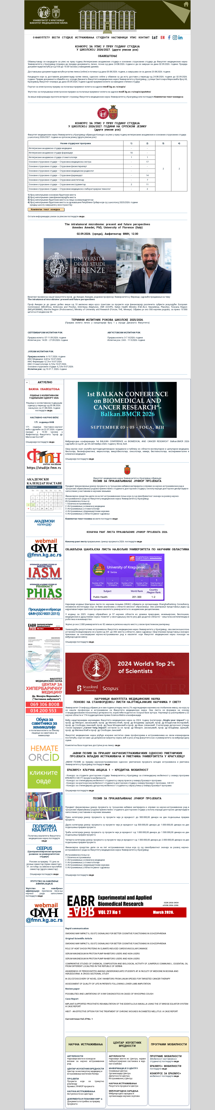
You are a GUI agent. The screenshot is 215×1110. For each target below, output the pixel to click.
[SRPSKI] (155, 38)
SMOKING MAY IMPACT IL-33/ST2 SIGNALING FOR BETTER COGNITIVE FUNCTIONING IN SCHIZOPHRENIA (115, 933)
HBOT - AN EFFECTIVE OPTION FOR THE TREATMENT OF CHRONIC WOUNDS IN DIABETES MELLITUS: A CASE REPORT (121, 1011)
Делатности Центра (119, 1076)
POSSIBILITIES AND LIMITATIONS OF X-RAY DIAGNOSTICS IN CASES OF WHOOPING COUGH (109, 994)
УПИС (133, 37)
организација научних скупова (124, 1096)
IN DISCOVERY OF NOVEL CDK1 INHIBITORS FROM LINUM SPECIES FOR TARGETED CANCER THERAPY (117, 978)
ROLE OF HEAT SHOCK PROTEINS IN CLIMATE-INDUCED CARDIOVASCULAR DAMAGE (106, 948)
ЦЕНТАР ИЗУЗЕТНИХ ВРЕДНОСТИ (127, 1044)
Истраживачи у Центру (120, 1078)
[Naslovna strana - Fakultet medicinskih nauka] (107, 17)
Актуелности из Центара (80, 1094)
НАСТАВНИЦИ (119, 37)
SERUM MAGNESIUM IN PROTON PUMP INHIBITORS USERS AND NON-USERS (102, 953)
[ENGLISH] (163, 38)
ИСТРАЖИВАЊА (84, 37)
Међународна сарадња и (121, 1093)
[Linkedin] (180, 38)
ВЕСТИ (56, 37)
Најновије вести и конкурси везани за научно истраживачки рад (85, 1061)
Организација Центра (120, 1073)
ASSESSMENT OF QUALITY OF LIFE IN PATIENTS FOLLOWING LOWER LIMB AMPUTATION (108, 983)
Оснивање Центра (118, 1071)
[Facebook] (169, 38)
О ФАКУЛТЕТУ (41, 37)
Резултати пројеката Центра (123, 1086)
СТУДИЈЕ (67, 37)
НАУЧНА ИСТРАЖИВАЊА (86, 1044)
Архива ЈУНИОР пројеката (80, 1086)
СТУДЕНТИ (102, 37)
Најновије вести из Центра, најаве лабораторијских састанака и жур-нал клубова (127, 1061)
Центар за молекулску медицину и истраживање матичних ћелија (84, 1072)
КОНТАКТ (144, 37)
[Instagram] (175, 38)
